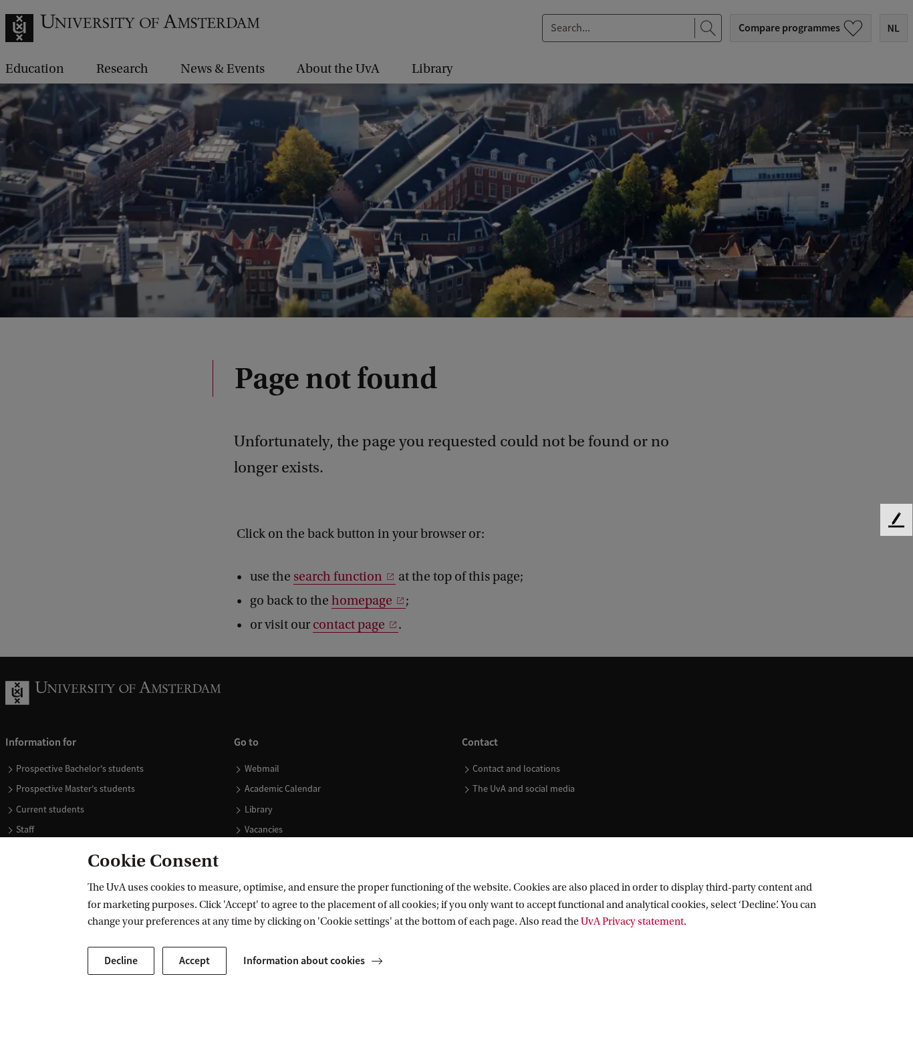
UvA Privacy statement (632, 921)
